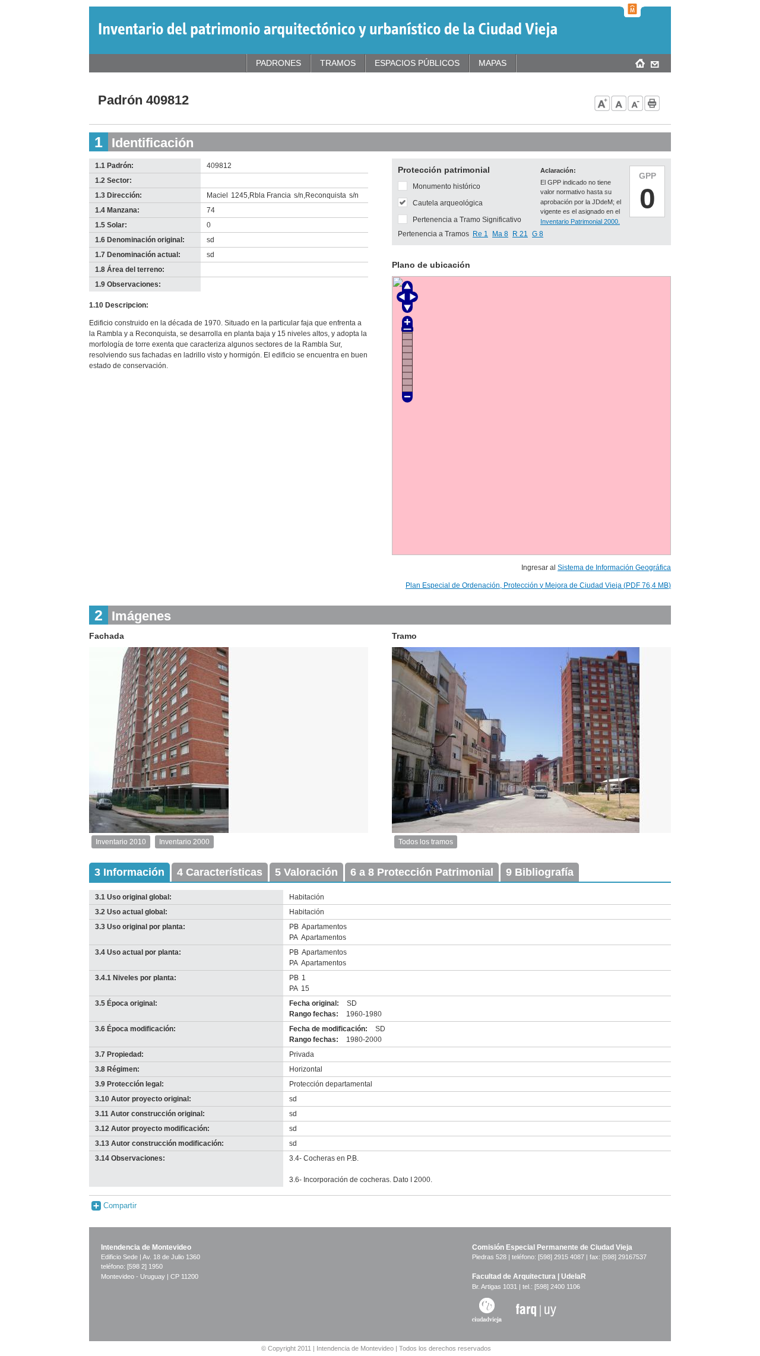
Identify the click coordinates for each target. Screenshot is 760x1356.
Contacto (654, 63)
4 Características (219, 872)
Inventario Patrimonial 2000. (580, 221)
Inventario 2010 (121, 842)
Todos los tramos (425, 842)
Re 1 (480, 234)
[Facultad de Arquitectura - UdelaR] (536, 1309)
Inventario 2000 (184, 842)
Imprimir (652, 103)
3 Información (129, 872)
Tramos (338, 63)
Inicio (639, 63)
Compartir (119, 1205)
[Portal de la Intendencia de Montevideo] (632, 8)
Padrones (278, 63)
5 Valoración (306, 872)
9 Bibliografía (540, 872)
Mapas (492, 63)
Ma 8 (500, 234)
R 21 (520, 234)
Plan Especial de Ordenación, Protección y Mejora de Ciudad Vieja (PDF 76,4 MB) (538, 585)
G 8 (537, 234)
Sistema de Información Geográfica (614, 567)
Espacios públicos (417, 63)
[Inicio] (327, 30)
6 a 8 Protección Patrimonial (421, 872)
